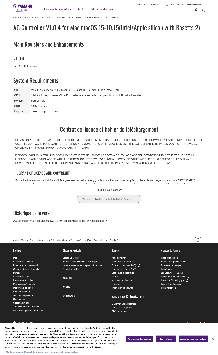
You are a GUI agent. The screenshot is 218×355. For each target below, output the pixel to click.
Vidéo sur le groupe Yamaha (174, 261)
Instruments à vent (22, 276)
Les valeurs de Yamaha (172, 272)
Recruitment (166, 269)
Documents (117, 284)
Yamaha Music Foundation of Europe (80, 261)
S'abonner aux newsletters (124, 303)
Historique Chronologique (172, 280)
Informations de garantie (123, 261)
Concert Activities (71, 269)
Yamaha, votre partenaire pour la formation (82, 265)
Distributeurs (141, 4)
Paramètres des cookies (139, 338)
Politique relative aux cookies (63, 351)
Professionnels (194, 4)
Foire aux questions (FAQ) (124, 265)
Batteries (17, 272)
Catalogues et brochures (123, 272)
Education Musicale (101, 9)
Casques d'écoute (21, 291)
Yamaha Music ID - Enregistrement (128, 296)
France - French (176, 4)
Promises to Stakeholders (173, 276)
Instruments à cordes (23, 280)
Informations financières (172, 284)
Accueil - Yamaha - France (24, 17)
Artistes (66, 286)
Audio (80, 9)
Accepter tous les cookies (193, 338)
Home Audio (19, 299)
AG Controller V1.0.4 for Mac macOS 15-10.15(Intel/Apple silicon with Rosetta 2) (58, 221)
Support (154, 4)
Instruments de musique (57, 9)
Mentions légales (14, 351)
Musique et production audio (26, 265)
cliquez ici (26, 346)
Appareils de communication (26, 306)
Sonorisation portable (23, 295)
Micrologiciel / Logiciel (122, 280)
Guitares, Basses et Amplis (26, 269)
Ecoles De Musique (72, 257)
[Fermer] (212, 338)
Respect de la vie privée (36, 351)
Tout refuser (166, 338)
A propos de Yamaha (170, 250)
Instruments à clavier (23, 261)
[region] (109, 339)
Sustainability (167, 287)
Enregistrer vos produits (123, 307)
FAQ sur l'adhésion (120, 311)
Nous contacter (119, 257)
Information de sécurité (122, 287)
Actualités (67, 277)
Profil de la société (169, 257)
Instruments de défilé (23, 287)
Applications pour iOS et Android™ (29, 310)
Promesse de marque (171, 265)
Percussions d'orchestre (24, 284)
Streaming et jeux (21, 302)
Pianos (16, 257)
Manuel (115, 276)
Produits (17, 250)
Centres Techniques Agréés (124, 269)
